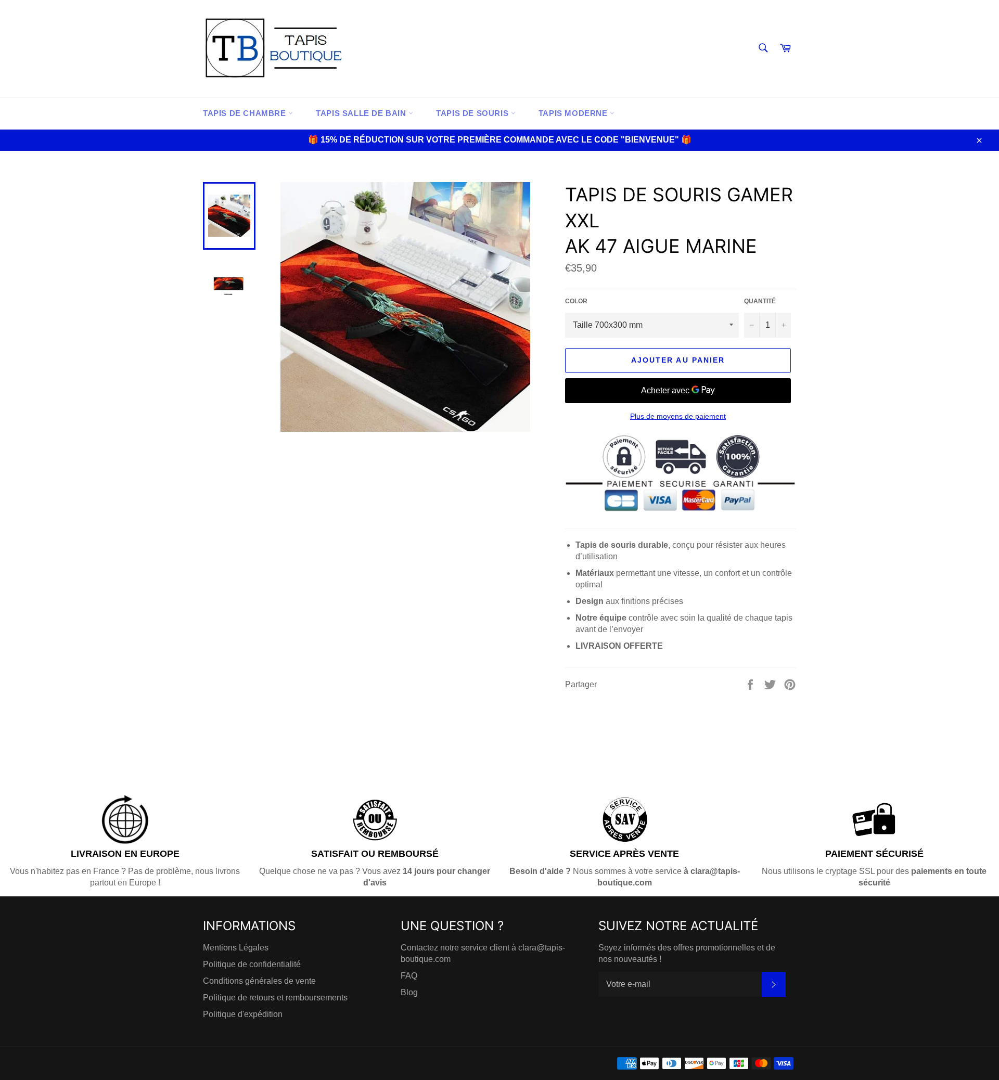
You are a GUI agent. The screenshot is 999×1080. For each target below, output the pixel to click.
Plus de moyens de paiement (678, 416)
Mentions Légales (235, 947)
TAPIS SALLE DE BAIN (362, 113)
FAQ (409, 975)
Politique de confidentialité (252, 964)
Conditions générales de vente (259, 980)
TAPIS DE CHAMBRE (245, 113)
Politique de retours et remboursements (275, 997)
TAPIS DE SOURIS (473, 113)
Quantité (760, 301)
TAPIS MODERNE (574, 113)
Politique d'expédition (243, 1014)
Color (576, 301)
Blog (409, 992)
